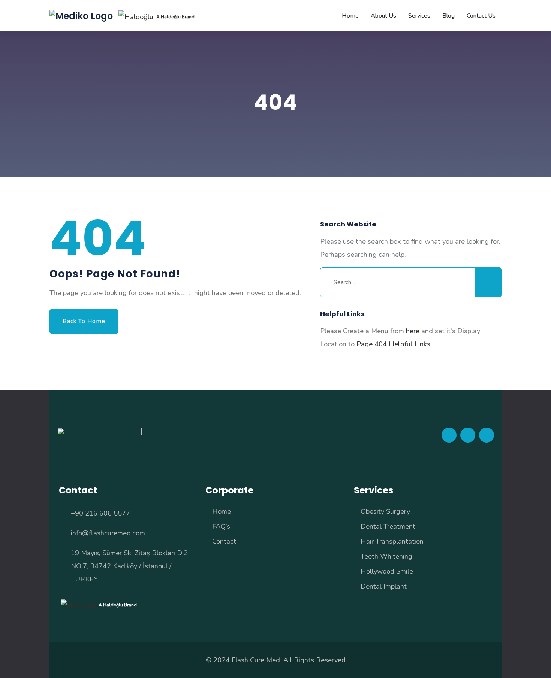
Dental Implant (384, 586)
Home (221, 511)
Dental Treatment (388, 526)
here (412, 330)
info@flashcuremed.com (108, 533)
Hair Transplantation (392, 541)
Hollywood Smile (387, 571)
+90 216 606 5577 (100, 513)
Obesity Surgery (385, 511)
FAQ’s (221, 526)
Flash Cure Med (256, 660)
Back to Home (84, 321)
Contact (224, 541)
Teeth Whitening (386, 556)
